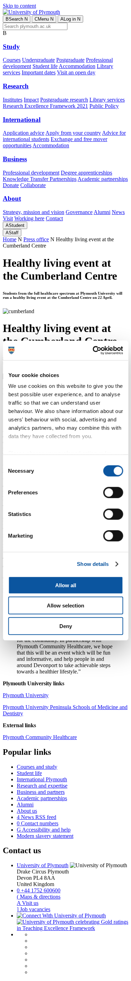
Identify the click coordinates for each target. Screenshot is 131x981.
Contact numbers (37, 823)
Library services (107, 100)
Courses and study (37, 767)
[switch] (113, 492)
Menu (44, 19)
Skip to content (19, 6)
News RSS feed (36, 817)
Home (9, 239)
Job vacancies (33, 909)
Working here (29, 218)
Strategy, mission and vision (33, 212)
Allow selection (65, 605)
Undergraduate (38, 60)
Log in (70, 19)
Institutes (12, 100)
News (118, 212)
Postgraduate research (64, 100)
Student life (45, 66)
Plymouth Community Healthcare (40, 737)
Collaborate (33, 185)
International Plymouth (42, 779)
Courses (12, 60)
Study (11, 46)
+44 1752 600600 (38, 890)
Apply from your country (73, 133)
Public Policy (104, 106)
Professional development (31, 173)
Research (16, 86)
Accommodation (77, 66)
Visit (8, 218)
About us (27, 811)
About (12, 198)
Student (15, 225)
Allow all (65, 585)
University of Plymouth (42, 865)
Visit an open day (76, 72)
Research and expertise (42, 786)
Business (15, 159)
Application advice (23, 133)
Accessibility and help (44, 830)
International (22, 119)
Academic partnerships (103, 179)
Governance (79, 212)
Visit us (27, 903)
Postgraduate (70, 60)
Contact (54, 218)
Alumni (102, 212)
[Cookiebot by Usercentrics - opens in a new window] (93, 350)
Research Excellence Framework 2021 (45, 106)
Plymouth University (26, 695)
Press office (36, 239)
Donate (11, 185)
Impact (31, 100)
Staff (12, 232)
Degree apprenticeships (86, 173)
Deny (65, 626)
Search (17, 19)
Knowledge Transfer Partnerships (40, 179)
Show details (93, 564)
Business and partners (41, 792)
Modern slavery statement (45, 836)
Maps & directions (38, 897)
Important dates (39, 72)
